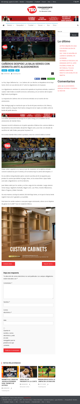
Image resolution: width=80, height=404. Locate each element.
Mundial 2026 (36, 402)
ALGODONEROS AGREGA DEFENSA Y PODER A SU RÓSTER (67, 88)
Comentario (8, 283)
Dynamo (27, 402)
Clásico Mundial (37, 400)
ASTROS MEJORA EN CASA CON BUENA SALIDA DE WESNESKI (68, 48)
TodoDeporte (16, 74)
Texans (11, 402)
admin (60, 86)
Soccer (44, 2)
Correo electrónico (8, 311)
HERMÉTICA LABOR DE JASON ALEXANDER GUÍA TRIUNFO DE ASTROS (10, 382)
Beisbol (22, 2)
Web (5, 320)
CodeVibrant (27, 398)
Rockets (75, 400)
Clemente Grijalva (48, 400)
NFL (17, 402)
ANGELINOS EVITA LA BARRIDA (9, 264)
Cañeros (11, 70)
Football (37, 2)
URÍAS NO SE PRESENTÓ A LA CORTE (28, 380)
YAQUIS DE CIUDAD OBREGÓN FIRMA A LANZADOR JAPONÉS (49, 264)
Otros (54, 2)
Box (49, 2)
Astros (10, 400)
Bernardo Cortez (24, 387)
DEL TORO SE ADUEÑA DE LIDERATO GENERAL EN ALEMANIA (68, 55)
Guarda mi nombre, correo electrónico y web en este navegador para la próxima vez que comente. (9, 338)
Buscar (60, 31)
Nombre (7, 302)
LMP (17, 70)
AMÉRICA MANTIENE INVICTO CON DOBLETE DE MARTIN (68, 72)
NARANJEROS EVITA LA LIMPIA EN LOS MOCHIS (46, 380)
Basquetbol (29, 2)
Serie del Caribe (27, 400)
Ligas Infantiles (59, 400)
